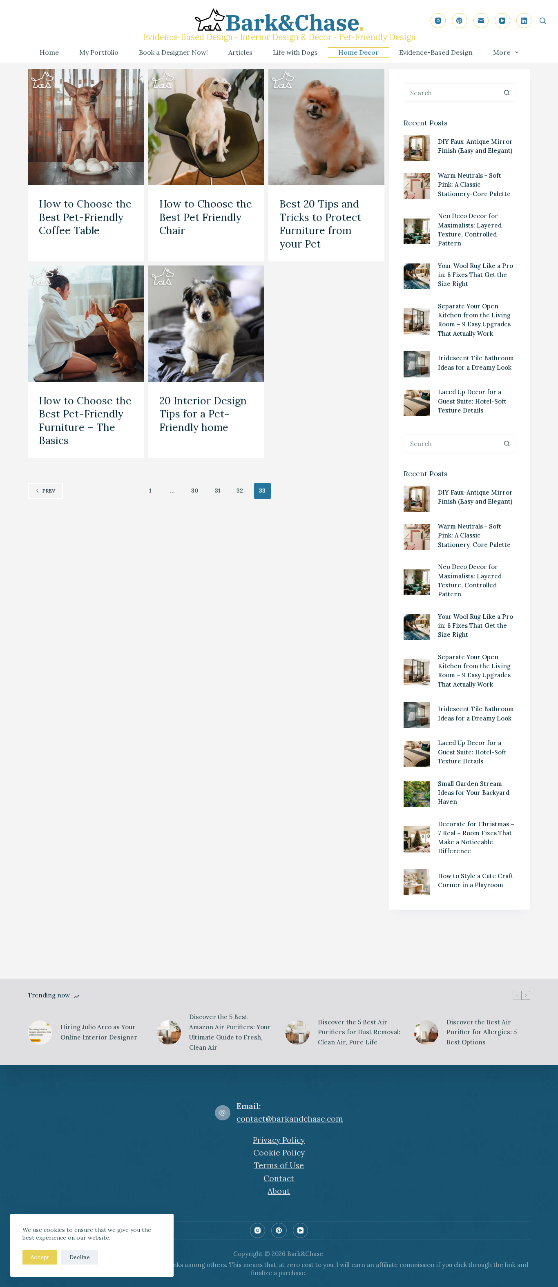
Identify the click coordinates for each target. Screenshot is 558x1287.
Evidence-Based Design (436, 52)
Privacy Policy (279, 1140)
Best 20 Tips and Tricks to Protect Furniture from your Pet (320, 223)
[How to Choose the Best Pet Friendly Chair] (206, 127)
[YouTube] (502, 21)
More (501, 52)
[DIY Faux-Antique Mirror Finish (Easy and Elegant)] (417, 148)
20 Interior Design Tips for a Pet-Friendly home (203, 414)
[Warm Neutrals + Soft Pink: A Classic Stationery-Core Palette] (417, 186)
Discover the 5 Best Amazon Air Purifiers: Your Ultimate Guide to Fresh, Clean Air (230, 1032)
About (279, 1191)
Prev (48, 491)
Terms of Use (279, 1165)
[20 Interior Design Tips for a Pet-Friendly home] (206, 323)
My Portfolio (98, 52)
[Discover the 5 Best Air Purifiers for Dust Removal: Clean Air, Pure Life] (297, 1032)
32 (240, 490)
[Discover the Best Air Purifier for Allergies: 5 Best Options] (426, 1032)
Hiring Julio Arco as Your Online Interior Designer (99, 1032)
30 (195, 490)
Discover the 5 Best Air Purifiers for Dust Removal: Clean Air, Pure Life (359, 1032)
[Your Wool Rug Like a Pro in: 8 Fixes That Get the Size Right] (417, 276)
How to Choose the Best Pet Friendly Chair (205, 217)
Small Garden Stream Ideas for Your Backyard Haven (473, 792)
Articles (240, 52)
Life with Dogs (295, 52)
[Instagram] (438, 21)
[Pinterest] (459, 21)
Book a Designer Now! (173, 52)
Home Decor (358, 52)
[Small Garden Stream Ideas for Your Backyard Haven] (417, 794)
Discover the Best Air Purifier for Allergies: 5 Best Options (481, 1032)
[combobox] (451, 92)
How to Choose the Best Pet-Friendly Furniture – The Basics (85, 420)
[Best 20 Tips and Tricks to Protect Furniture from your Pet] (326, 127)
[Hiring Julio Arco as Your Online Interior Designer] (40, 1032)
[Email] (481, 21)
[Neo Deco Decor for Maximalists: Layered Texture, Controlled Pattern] (417, 232)
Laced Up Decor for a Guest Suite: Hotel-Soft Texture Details (472, 401)
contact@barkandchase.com (290, 1119)
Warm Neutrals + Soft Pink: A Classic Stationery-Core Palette (474, 184)
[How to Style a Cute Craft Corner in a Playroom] (417, 882)
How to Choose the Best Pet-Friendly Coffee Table (85, 217)
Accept (40, 1257)
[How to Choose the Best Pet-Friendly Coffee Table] (86, 127)
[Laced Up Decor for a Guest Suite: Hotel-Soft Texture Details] (417, 403)
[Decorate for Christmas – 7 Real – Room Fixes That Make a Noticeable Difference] (417, 839)
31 (217, 490)
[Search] (543, 21)
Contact (278, 1178)
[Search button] (507, 92)
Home (49, 52)
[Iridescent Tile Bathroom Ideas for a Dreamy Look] (417, 364)
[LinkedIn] (524, 21)
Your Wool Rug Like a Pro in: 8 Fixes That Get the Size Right (475, 275)
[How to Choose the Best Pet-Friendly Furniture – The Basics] (86, 323)
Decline (79, 1257)
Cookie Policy (279, 1153)
